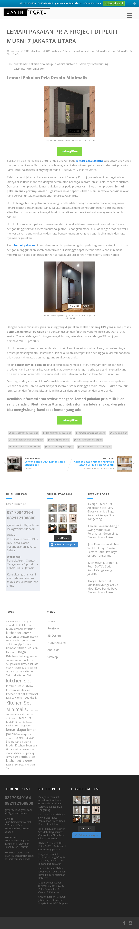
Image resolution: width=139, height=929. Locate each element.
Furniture (27, 644)
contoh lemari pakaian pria (25, 432)
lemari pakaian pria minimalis (26, 446)
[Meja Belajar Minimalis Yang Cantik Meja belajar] (73, 528)
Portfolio (17, 54)
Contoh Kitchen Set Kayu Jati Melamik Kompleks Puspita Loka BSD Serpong (53, 900)
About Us (53, 650)
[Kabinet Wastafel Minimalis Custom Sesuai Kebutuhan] (52, 528)
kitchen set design (18, 690)
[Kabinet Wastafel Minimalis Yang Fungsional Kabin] (62, 528)
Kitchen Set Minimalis (18, 705)
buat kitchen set (20, 631)
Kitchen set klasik (26, 697)
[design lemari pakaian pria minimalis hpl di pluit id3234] (69, 136)
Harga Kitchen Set (16, 654)
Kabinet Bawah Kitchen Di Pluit (99, 468)
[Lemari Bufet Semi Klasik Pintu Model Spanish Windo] (62, 518)
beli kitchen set (24, 625)
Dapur (13, 640)
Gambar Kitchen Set (18, 648)
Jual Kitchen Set (21, 675)
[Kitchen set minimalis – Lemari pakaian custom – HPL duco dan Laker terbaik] (27, 17)
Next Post (94, 461)
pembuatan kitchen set (20, 759)
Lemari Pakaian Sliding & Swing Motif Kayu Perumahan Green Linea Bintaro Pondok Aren (103, 531)
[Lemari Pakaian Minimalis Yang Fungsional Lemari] (52, 518)
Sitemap (52, 657)
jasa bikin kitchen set (21, 663)
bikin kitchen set (16, 629)
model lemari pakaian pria (60, 446)
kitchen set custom (19, 686)
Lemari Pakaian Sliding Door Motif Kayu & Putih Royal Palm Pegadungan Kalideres (52, 873)
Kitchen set (30, 468)
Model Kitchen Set (18, 745)
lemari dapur (16, 729)
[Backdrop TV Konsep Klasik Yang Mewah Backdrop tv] (73, 518)
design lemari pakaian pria (58, 432)
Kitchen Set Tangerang (18, 725)
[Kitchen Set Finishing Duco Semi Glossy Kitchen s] (52, 508)
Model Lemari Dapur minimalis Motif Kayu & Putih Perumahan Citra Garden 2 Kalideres (51, 887)
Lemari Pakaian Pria (98, 50)
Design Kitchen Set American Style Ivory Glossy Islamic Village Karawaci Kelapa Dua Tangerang (100, 511)
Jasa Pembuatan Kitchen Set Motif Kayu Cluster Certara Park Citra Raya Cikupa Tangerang (103, 550)
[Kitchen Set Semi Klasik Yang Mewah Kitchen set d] (62, 508)
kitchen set (18, 680)
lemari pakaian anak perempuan (27, 439)
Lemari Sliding (23, 741)
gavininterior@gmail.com (23, 525)
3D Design (54, 635)
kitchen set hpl (15, 694)
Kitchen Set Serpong (24, 722)
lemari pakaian (120, 432)
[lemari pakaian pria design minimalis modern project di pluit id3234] (69, 311)
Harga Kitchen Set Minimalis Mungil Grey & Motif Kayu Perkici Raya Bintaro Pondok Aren (102, 586)
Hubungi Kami (56, 643)
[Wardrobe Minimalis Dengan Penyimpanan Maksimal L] (73, 508)
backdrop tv (12, 621)
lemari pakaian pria (60, 439)
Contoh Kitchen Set (18, 634)
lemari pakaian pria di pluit (90, 439)
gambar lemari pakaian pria (91, 432)
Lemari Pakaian (63, 50)
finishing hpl (16, 644)
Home (51, 621)
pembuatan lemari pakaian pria (96, 446)
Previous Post (45, 461)
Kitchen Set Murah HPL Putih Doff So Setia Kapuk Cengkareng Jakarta (102, 568)
